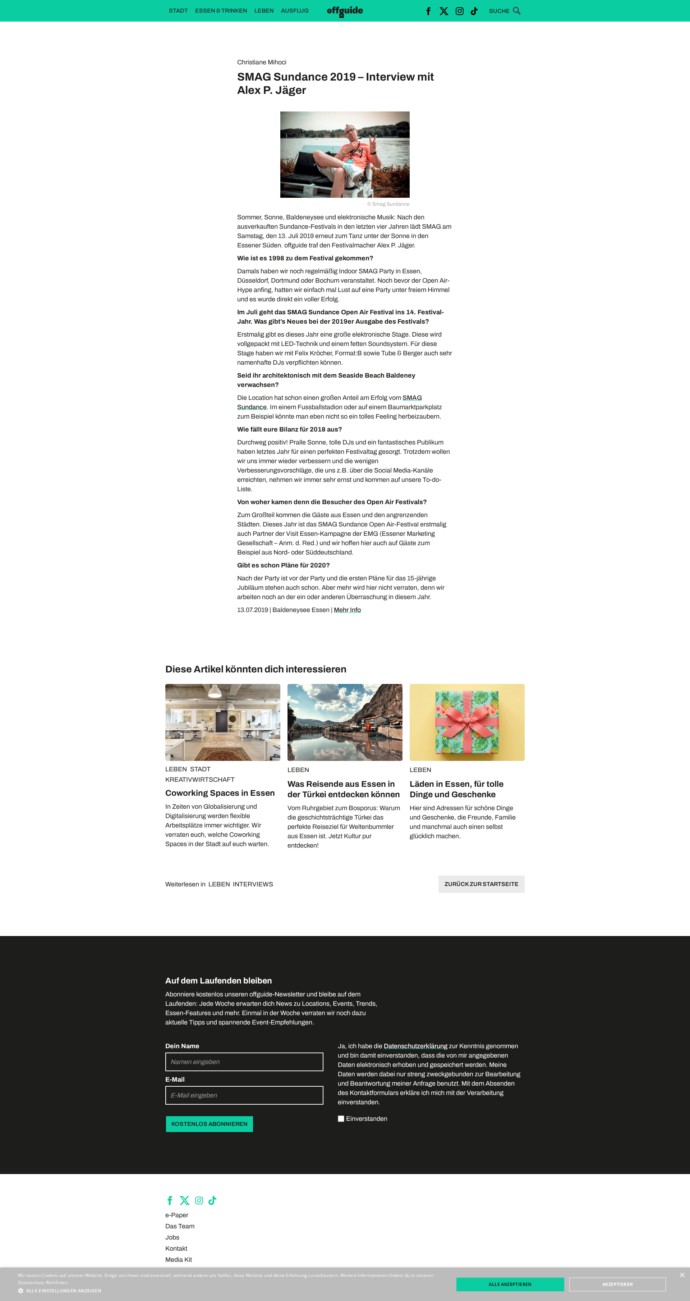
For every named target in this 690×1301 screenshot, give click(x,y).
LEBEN (176, 769)
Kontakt (176, 1248)
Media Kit (178, 1259)
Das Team (179, 1226)
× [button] (682, 1275)
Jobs (172, 1237)
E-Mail (175, 1079)
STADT (200, 769)
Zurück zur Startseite (482, 884)
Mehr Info (347, 609)
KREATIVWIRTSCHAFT (200, 779)
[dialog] (345, 1284)
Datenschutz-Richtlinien (43, 1282)
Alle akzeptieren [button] (510, 1284)
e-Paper (176, 1215)
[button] (229, 1291)
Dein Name (182, 1046)
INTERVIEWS (253, 884)
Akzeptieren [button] (617, 1284)
